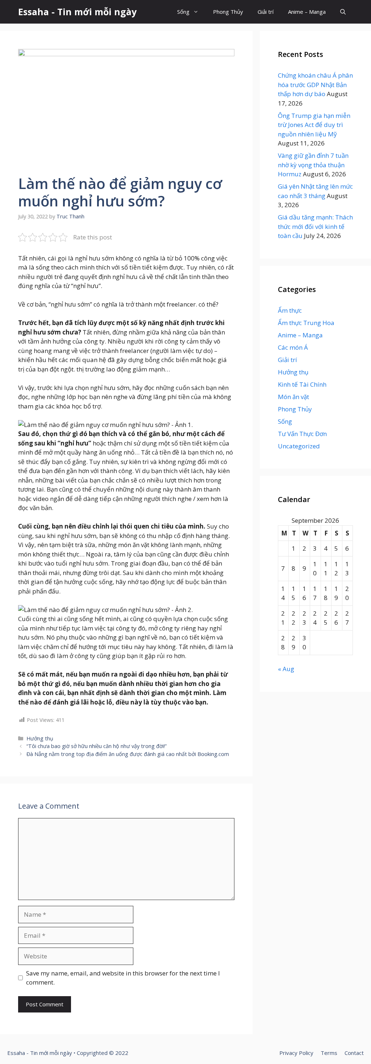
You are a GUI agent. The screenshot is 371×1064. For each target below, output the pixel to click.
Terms (329, 1052)
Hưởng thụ (39, 738)
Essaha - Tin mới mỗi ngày (77, 11)
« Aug (286, 669)
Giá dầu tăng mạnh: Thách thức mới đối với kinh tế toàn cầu (315, 226)
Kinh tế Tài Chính (302, 384)
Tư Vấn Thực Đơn (302, 434)
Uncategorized (299, 446)
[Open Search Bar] (343, 12)
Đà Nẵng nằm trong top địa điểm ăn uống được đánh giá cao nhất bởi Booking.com (127, 754)
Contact (354, 1052)
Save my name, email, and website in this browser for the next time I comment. (123, 978)
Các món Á (293, 347)
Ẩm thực (290, 310)
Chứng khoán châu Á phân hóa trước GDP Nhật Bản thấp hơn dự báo (315, 84)
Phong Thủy (228, 11)
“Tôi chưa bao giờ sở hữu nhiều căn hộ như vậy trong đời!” (96, 746)
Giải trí (266, 11)
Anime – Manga (307, 11)
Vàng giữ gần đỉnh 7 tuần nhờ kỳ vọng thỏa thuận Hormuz (313, 164)
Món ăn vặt (293, 397)
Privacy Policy (296, 1052)
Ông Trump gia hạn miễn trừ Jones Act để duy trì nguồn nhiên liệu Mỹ (314, 124)
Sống (183, 11)
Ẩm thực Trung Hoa (306, 323)
